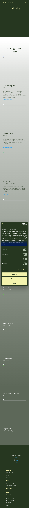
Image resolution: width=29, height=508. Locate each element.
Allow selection (15, 278)
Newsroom (8, 494)
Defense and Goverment (12, 482)
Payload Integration (10, 483)
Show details (20, 269)
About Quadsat (9, 472)
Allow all (14, 274)
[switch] (25, 254)
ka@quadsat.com (7, 194)
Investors (8, 477)
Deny (14, 283)
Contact (8, 474)
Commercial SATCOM (11, 485)
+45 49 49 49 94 (10, 504)
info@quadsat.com (11, 506)
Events (7, 490)
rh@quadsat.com (7, 147)
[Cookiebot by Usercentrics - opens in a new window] (20, 224)
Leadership (8, 476)
